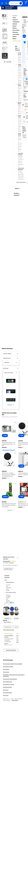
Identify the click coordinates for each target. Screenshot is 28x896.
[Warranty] (16, 362)
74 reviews (11, 562)
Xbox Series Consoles (8, 666)
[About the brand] (16, 372)
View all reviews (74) (11, 650)
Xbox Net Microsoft (7, 681)
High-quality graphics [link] (11, 592)
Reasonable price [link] (10, 582)
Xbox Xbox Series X (7, 687)
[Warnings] (18, 368)
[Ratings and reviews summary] (18, 557)
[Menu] (2, 3)
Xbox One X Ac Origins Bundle (10, 679)
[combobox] (16, 3)
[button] (16, 48)
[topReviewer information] (12, 644)
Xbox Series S (6, 669)
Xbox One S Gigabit (7, 692)
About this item (7, 348)
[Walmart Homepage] (6, 3)
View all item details (20, 182)
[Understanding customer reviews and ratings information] (17, 565)
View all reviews (8, 569)
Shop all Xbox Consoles (8, 684)
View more (9, 510)
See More (9, 405)
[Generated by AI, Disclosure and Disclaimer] (9, 604)
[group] (19, 41)
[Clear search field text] (18, 3)
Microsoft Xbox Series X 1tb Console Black (12, 663)
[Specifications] (18, 358)
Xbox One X (5, 689)
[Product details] (18, 353)
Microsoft (15, 15)
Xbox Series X (6, 672)
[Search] (20, 3)
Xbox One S (5, 695)
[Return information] (23, 33)
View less (12, 602)
